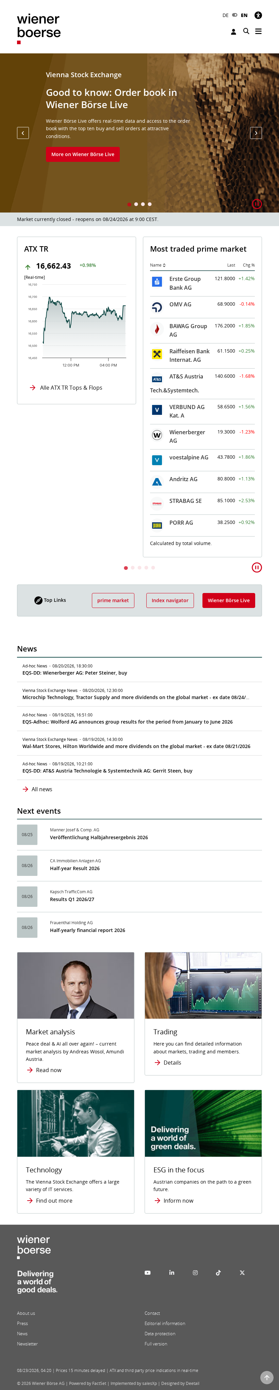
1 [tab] (129, 205)
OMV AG (180, 304)
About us (26, 1313)
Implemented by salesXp (134, 1383)
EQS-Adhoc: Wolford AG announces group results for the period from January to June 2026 (127, 721)
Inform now (178, 1200)
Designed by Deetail (180, 1383)
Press (22, 1323)
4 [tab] (149, 205)
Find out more (54, 1200)
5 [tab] (153, 568)
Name (156, 265)
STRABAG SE (185, 501)
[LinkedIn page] (171, 1272)
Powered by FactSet (87, 1383)
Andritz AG (183, 479)
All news (42, 789)
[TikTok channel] (218, 1272)
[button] (23, 133)
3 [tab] (143, 205)
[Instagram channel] (195, 1272)
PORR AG (181, 522)
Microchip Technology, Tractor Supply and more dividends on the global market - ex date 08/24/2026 (139, 697)
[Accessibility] (258, 15)
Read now (48, 1070)
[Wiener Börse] (39, 28)
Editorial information (165, 1323)
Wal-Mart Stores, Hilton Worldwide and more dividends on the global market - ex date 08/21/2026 (136, 746)
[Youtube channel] (148, 1272)
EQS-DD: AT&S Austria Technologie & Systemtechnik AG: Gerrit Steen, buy (107, 770)
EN (244, 15)
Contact (152, 1313)
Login (234, 32)
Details (172, 1062)
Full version (156, 1344)
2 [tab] (136, 205)
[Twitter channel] (242, 1272)
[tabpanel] (139, 133)
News (22, 1333)
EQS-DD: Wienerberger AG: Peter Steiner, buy (74, 672)
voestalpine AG (189, 457)
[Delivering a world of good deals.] (37, 1284)
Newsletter (27, 1344)
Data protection (160, 1333)
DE (226, 15)
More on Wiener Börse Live (82, 154)
